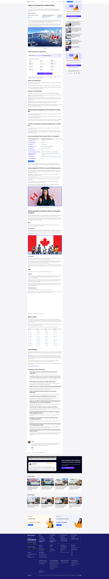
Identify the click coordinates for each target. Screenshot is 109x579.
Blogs (32, 452)
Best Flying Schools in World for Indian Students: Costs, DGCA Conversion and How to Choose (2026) (76, 30)
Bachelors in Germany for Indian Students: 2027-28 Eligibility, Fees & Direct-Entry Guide (33, 506)
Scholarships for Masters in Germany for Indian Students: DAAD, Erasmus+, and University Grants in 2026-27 (76, 23)
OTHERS (80, 575)
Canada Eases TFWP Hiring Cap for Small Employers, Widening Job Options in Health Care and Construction (33, 488)
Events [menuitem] (60, 1)
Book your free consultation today (33, 366)
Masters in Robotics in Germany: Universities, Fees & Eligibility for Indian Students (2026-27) (60, 506)
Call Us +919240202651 (78, 1)
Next (61, 13)
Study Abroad (29, 452)
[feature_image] (33, 500)
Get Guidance (67, 467)
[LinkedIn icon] (32, 447)
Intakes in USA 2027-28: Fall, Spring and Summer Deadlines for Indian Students (75, 506)
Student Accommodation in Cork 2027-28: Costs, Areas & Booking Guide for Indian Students (60, 487)
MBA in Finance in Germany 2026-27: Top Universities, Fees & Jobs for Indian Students (47, 506)
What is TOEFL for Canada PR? (33, 15)
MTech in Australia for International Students (75, 47)
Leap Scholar (36, 164)
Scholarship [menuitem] (63, 1)
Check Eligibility (31, 161)
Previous (60, 13)
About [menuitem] (48, 1)
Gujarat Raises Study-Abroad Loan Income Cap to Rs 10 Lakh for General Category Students (77, 42)
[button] (81, 477)
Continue (44, 73)
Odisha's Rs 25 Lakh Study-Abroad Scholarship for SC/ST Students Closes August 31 (76, 36)
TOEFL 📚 (35, 452)
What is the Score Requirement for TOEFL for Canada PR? (49, 16)
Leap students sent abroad (74, 18)
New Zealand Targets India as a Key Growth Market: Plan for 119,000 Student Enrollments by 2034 (47, 487)
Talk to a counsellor (69, 1)
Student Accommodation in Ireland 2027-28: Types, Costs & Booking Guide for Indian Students (75, 487)
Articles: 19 (33, 449)
